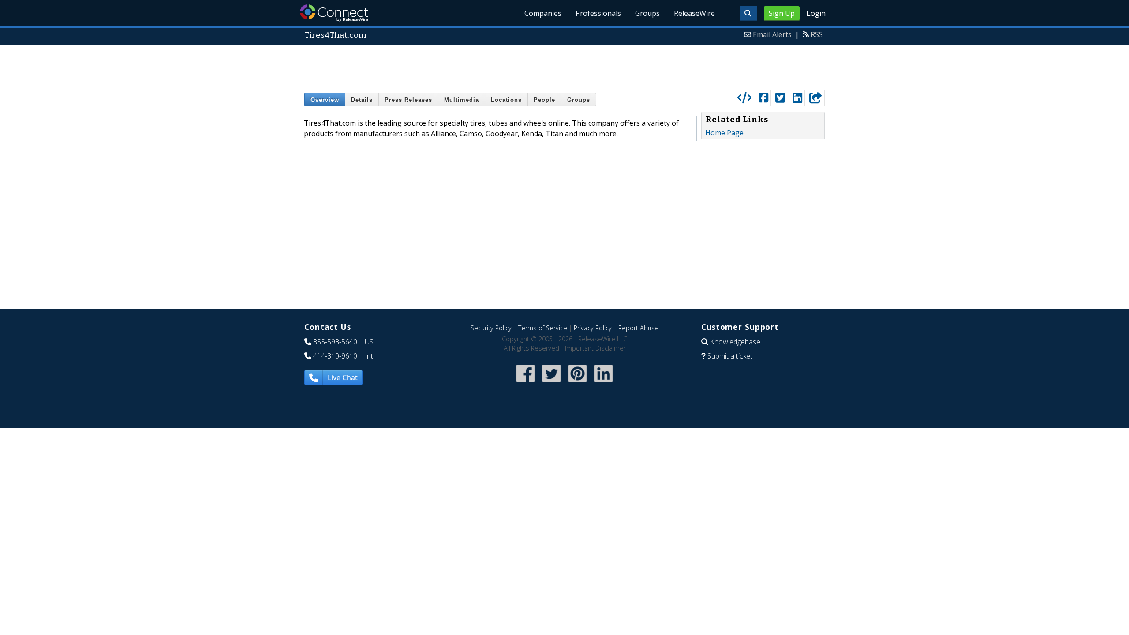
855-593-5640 (335, 342)
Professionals (598, 13)
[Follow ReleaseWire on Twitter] (551, 383)
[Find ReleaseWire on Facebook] (525, 383)
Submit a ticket (729, 356)
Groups (647, 13)
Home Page (724, 133)
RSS (817, 34)
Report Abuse (638, 328)
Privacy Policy (593, 328)
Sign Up (782, 13)
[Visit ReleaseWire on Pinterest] (577, 383)
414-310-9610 (335, 356)
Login (816, 13)
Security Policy (491, 328)
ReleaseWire (694, 13)
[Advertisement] (564, 65)
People (544, 100)
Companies (542, 13)
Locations (506, 100)
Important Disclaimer (595, 348)
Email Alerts (772, 34)
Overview (324, 100)
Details (362, 100)
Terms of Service (542, 328)
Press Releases (408, 100)
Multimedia (461, 100)
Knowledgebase (735, 342)
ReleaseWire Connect (334, 13)
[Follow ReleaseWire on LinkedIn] (603, 383)
